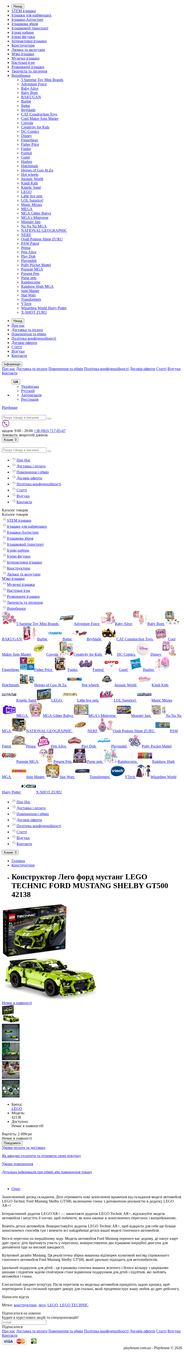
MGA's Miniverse (34, 218)
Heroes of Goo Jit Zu (37, 170)
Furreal (26, 153)
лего (42, 1305)
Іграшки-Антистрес (28, 19)
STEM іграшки (24, 11)
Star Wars (28, 295)
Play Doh (28, 256)
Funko (26, 149)
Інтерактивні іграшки (29, 41)
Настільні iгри (23, 63)
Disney (26, 136)
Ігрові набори (23, 32)
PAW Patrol (30, 243)
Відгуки (18, 351)
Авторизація (31, 395)
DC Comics (30, 131)
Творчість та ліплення (29, 71)
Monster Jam (30, 222)
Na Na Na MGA (34, 226)
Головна (18, 861)
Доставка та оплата (27, 330)
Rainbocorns (30, 282)
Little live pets (31, 196)
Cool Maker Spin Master (39, 118)
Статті (17, 347)
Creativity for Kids (35, 127)
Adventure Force (34, 84)
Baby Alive (29, 88)
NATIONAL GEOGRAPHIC (44, 230)
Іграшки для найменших (32, 15)
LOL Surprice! (32, 200)
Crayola (27, 123)
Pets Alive (28, 252)
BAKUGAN (31, 97)
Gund (25, 157)
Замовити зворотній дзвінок (25, 435)
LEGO (26, 192)
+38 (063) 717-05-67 (50, 431)
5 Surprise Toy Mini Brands (42, 80)
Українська (30, 386)
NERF (26, 235)
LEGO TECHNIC (74, 1305)
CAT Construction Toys (39, 114)
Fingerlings (29, 140)
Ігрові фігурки (23, 37)
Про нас (18, 325)
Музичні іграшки (26, 58)
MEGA (27, 209)
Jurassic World (32, 179)
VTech (26, 304)
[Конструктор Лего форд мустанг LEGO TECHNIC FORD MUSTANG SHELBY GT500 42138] (11, 1022)
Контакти (19, 356)
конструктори (25, 1305)
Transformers (31, 299)
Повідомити (12, 1143)
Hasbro (26, 162)
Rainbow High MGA (37, 286)
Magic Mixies (31, 205)
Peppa (25, 248)
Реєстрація (29, 399)
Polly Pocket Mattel (36, 265)
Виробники (21, 75)
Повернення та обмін (29, 334)
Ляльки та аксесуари (28, 50)
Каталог (15, 514)
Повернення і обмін (33, 472)
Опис (16, 1189)
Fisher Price (30, 144)
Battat (25, 106)
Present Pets (30, 274)
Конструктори (23, 45)
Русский (28, 391)
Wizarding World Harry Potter (44, 308)
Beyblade (28, 110)
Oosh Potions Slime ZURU (42, 239)
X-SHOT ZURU (34, 312)
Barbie (26, 101)
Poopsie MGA (32, 269)
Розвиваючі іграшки (28, 67)
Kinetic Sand (31, 187)
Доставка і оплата (31, 466)
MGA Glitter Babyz (36, 213)
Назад (17, 6)
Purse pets (28, 278)
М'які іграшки (23, 54)
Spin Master (30, 291)
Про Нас (23, 460)
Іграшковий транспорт (30, 28)
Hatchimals (29, 166)
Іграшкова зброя (25, 24)
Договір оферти (24, 343)
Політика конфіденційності (34, 338)
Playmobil (28, 261)
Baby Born (29, 93)
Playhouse (9, 407)
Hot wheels (29, 174)
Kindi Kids (29, 183)
